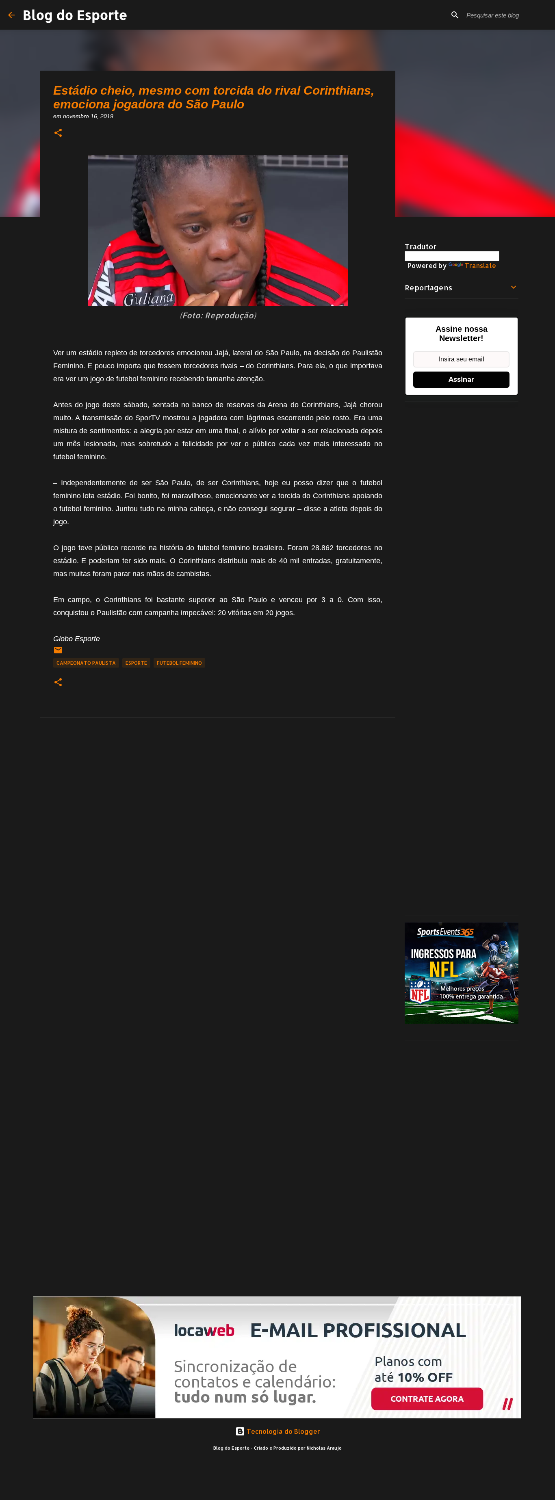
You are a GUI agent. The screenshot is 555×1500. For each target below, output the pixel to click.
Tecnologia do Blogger (282, 1431)
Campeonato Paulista (86, 663)
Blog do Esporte (75, 14)
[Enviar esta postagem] (58, 653)
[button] (58, 133)
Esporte (136, 663)
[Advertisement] (461, 530)
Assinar (461, 379)
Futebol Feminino (179, 663)
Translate (480, 265)
